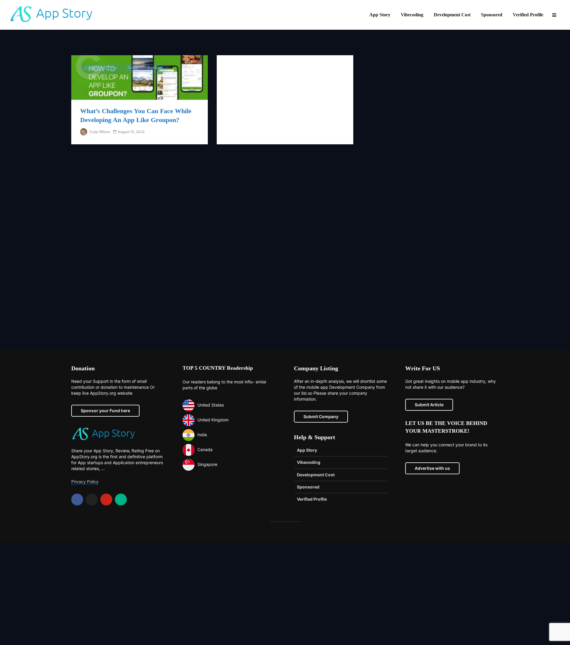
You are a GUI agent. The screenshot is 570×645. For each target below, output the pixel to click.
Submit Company (320, 416)
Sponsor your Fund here (105, 410)
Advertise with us (432, 468)
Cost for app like (101, 67)
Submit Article (429, 404)
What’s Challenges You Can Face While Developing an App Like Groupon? (135, 115)
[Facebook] (77, 499)
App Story (379, 14)
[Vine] (121, 499)
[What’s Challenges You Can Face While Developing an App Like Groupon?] (139, 77)
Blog (132, 67)
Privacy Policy (85, 481)
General (155, 67)
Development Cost (452, 14)
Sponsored (491, 14)
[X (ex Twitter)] (92, 499)
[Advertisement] (285, 251)
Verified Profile (528, 14)
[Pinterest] (106, 499)
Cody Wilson (99, 131)
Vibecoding (412, 14)
